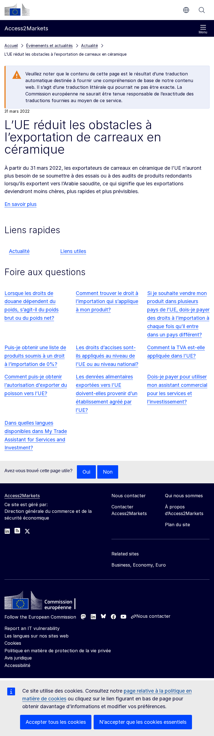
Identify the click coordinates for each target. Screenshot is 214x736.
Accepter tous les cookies (56, 722)
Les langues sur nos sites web (36, 636)
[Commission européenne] (17, 9)
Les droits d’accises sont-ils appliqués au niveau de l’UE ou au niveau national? (107, 355)
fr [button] (186, 10)
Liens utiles (73, 251)
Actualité (19, 251)
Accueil (11, 45)
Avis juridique (18, 658)
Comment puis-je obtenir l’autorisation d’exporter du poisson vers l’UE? (35, 385)
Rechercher (202, 10)
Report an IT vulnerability (32, 628)
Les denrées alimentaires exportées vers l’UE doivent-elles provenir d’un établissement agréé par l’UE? (106, 393)
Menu (203, 32)
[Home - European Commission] (44, 601)
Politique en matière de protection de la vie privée (57, 650)
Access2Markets (22, 495)
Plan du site (177, 524)
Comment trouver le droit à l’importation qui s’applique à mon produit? (107, 301)
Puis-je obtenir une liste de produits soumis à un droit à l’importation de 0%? (35, 355)
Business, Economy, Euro (138, 565)
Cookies (12, 643)
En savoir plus (20, 204)
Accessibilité (17, 665)
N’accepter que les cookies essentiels (142, 722)
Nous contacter (153, 616)
